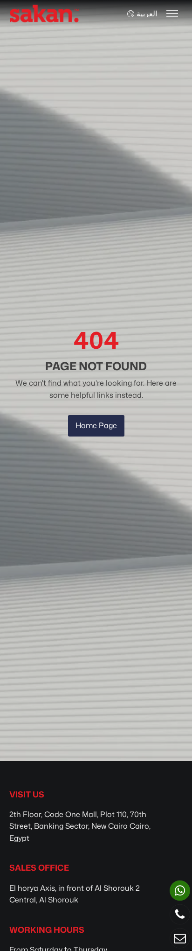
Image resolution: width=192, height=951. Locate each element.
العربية (147, 13)
